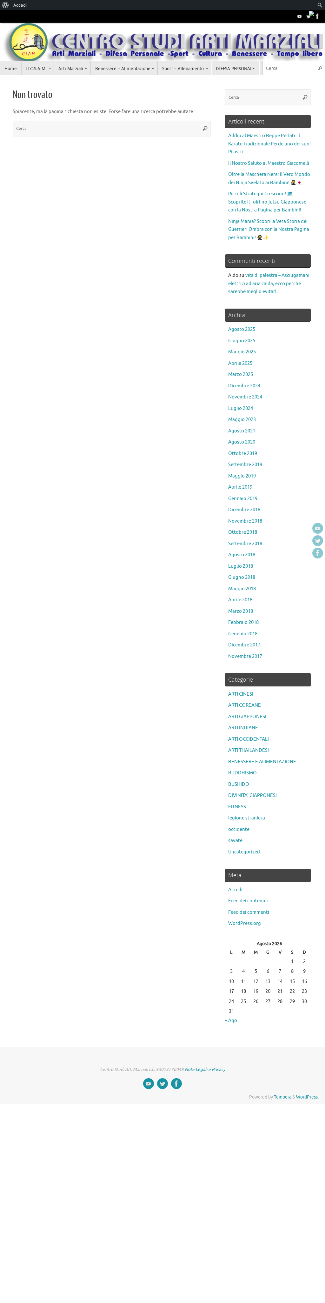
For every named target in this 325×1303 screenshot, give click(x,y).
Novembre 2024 (245, 397)
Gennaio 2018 (242, 634)
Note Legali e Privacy (205, 1069)
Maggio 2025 (242, 352)
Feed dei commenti (248, 912)
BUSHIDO (238, 784)
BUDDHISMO (242, 773)
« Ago (231, 1021)
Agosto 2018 (241, 555)
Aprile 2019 (240, 487)
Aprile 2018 (240, 600)
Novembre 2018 (245, 521)
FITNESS (237, 807)
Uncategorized (244, 852)
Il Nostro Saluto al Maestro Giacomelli (268, 163)
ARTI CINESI (240, 694)
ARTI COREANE (244, 705)
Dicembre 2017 (244, 645)
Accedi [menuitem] (20, 5)
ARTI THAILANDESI (248, 750)
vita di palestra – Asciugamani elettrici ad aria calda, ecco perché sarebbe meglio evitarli (268, 283)
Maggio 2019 (242, 476)
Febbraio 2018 (243, 622)
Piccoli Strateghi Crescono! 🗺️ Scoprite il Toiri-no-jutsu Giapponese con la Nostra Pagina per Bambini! (267, 202)
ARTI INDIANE (243, 728)
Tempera (282, 1097)
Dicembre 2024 (244, 386)
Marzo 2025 (240, 374)
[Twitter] (308, 16)
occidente (238, 829)
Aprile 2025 (240, 363)
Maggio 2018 (242, 589)
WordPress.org (244, 923)
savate (235, 841)
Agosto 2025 (241, 329)
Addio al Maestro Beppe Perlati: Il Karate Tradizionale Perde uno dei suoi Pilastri (269, 144)
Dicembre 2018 (244, 510)
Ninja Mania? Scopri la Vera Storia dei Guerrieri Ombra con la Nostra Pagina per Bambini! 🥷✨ (268, 229)
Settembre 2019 (245, 465)
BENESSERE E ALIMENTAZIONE (262, 762)
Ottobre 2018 (242, 532)
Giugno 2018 (241, 577)
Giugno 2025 (241, 341)
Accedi (235, 890)
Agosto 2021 (241, 431)
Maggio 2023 (242, 420)
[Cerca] (320, 68)
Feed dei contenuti (248, 901)
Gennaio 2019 (242, 499)
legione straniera (246, 818)
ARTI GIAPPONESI (247, 717)
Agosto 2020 (241, 442)
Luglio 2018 (240, 566)
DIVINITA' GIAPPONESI (252, 795)
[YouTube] (299, 16)
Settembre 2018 (245, 544)
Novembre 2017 (245, 656)
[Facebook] (317, 16)
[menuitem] (5, 5)
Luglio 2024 (240, 408)
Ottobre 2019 (242, 454)
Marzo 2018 (240, 611)
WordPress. (307, 1097)
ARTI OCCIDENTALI (248, 739)
